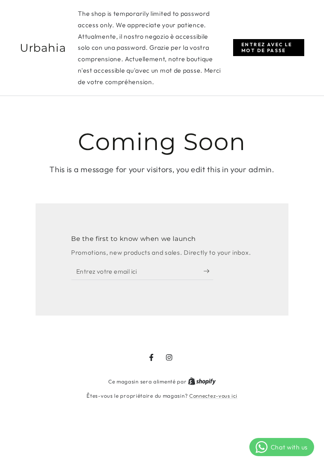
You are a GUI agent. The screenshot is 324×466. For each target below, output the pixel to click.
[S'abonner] (208, 271)
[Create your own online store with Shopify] (202, 381)
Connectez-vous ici (213, 396)
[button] (268, 47)
